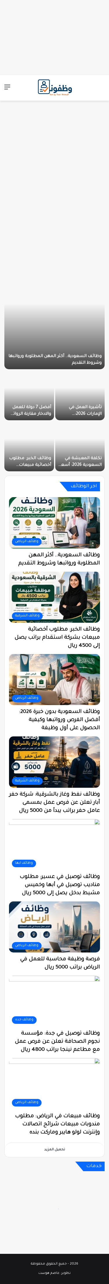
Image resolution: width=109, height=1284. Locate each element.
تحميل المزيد (54, 1150)
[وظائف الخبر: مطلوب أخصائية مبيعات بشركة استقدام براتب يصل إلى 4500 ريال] (29, 446)
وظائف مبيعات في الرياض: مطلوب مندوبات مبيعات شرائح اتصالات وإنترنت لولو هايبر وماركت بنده (57, 1124)
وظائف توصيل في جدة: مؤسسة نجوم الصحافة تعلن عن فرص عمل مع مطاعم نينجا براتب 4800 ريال (57, 1042)
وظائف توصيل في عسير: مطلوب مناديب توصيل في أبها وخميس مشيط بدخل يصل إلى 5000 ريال (60, 885)
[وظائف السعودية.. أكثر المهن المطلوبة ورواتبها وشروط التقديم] (54, 318)
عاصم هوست (49, 1273)
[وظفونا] (54, 88)
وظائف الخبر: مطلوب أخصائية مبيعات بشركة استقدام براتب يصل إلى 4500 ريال (57, 638)
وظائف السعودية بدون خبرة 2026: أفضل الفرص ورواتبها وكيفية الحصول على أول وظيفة (59, 720)
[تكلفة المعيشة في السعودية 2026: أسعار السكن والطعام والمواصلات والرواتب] (80, 446)
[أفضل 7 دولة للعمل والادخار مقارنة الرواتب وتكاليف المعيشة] (29, 395)
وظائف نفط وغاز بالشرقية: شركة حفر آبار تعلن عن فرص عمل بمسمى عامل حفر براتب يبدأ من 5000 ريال (54, 803)
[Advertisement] (54, 36)
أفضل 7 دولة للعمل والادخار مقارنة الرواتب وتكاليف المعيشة (30, 414)
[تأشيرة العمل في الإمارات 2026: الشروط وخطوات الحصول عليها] (80, 395)
